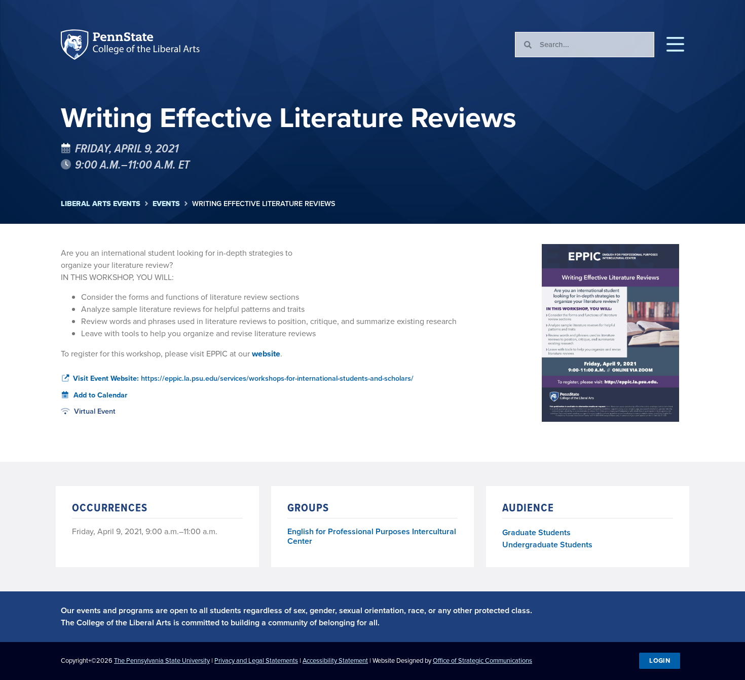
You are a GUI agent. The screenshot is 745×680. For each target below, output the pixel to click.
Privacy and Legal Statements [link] (256, 660)
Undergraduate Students (547, 544)
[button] (675, 44)
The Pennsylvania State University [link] (162, 660)
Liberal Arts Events (100, 203)
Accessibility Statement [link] (335, 660)
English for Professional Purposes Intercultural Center (371, 537)
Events (166, 203)
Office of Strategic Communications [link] (482, 660)
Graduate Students (536, 532)
